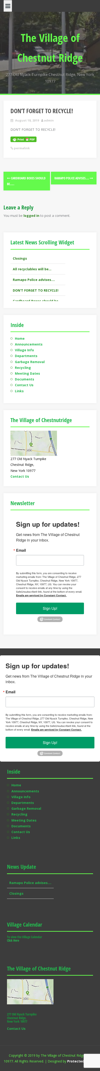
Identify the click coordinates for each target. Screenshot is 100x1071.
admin (49, 120)
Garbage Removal (30, 362)
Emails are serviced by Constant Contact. (41, 595)
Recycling (23, 367)
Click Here (13, 940)
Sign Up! (50, 608)
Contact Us (24, 385)
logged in (31, 215)
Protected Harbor (82, 1061)
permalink (21, 148)
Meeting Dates (27, 373)
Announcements (29, 344)
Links (19, 391)
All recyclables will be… (32, 258)
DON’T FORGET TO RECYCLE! (35, 280)
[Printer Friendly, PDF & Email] (23, 139)
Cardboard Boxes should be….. (38, 291)
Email (21, 550)
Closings (16, 883)
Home (20, 338)
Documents (24, 379)
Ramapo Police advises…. (72, 178)
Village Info (24, 350)
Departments (26, 356)
